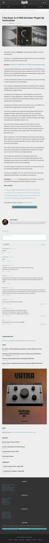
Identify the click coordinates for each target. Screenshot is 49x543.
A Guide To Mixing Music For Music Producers (13, 446)
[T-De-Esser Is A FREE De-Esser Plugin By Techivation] (24, 36)
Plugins (40, 6)
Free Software (5, 213)
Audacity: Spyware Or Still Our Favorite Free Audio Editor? (23, 195)
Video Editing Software (8, 489)
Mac (11, 213)
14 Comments (18, 23)
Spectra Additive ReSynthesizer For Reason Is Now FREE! (22, 190)
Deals (24, 6)
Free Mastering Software (8, 490)
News (9, 6)
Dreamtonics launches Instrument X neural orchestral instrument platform (21, 353)
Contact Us (40, 539)
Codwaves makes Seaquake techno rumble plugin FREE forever (18, 358)
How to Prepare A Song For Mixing (10, 442)
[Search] (43, 2)
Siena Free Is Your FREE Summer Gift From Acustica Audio (23, 193)
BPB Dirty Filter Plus (7, 498)
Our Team (15, 539)
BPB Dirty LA (6, 501)
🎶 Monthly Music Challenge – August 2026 (13, 471)
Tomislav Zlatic (27, 202)
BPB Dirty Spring (6, 502)
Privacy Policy (28, 539)
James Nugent (11, 23)
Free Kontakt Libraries (8, 456)
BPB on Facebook (7, 513)
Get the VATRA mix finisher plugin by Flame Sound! (23, 432)
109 (10, 472)
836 (10, 468)
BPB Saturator (6, 504)
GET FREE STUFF (5, 340)
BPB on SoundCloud (7, 516)
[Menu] (3, 2)
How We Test (21, 539)
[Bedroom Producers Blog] (24, 2)
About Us (10, 539)
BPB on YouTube (6, 512)
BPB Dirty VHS (6, 499)
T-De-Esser (14, 179)
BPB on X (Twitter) (7, 515)
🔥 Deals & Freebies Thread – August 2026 (12, 466)
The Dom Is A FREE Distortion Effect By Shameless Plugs (27, 64)
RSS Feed (43, 525)
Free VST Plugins (6, 486)
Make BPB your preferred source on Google (25, 207)
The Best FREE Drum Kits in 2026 (10, 451)
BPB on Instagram (7, 517)
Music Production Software (9, 484)
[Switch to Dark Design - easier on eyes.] (45, 2)
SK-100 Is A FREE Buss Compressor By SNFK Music (21, 198)
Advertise (34, 539)
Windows (15, 213)
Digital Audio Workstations (9, 487)
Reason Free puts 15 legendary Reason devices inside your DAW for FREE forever (22, 363)
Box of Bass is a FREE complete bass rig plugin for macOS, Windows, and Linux (22, 349)
